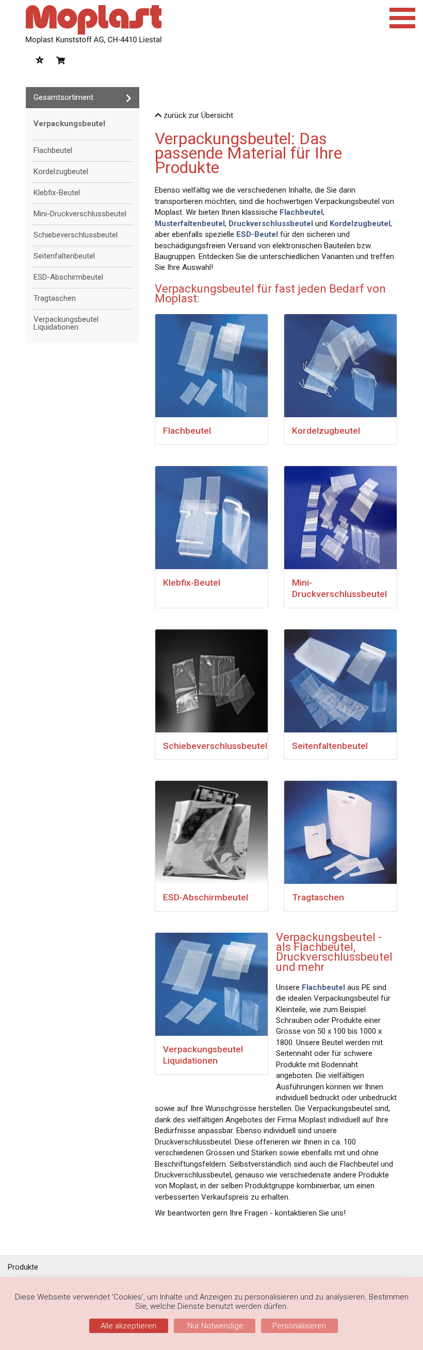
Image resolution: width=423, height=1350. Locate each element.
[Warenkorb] (60, 61)
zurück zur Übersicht (197, 115)
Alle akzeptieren (128, 1325)
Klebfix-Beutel (57, 192)
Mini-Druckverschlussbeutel (80, 213)
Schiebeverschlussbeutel (76, 235)
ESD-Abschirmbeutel (68, 277)
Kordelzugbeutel (61, 171)
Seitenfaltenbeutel (64, 256)
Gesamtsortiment (63, 97)
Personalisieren (299, 1325)
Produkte (23, 1267)
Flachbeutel (53, 150)
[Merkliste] (40, 61)
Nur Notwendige (214, 1325)
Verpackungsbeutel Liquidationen (66, 323)
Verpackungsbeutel (69, 123)
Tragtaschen (55, 298)
